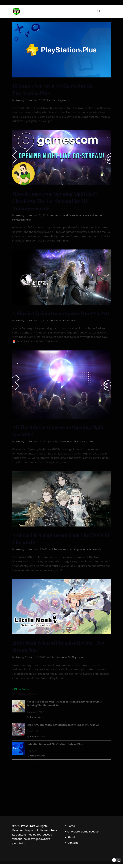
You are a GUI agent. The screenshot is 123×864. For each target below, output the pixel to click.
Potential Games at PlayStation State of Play (55, 744)
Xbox (28, 219)
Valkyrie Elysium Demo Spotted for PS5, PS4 (61, 313)
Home (71, 826)
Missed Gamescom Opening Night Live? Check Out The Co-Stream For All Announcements (55, 200)
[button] (116, 860)
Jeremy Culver (24, 100)
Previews (92, 549)
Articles (52, 100)
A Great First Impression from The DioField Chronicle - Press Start (45, 798)
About (71, 837)
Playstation (64, 100)
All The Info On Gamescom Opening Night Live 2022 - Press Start (45, 786)
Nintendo (64, 215)
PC (101, 215)
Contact (72, 843)
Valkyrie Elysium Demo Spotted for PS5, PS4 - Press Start (41, 775)
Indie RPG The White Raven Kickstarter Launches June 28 (63, 724)
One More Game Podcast (84, 215)
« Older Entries (21, 689)
